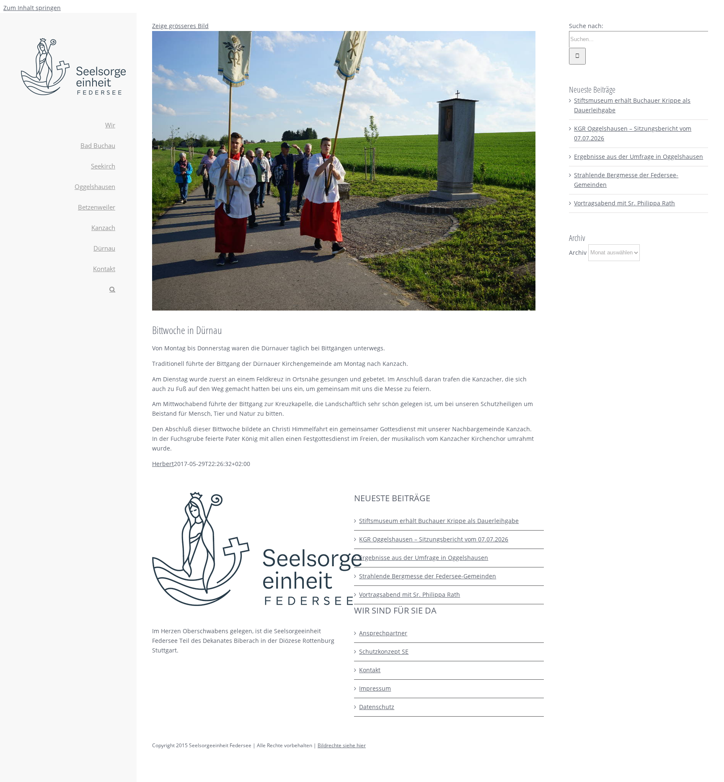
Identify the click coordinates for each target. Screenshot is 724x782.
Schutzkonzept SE (384, 651)
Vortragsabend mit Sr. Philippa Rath (624, 203)
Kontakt (369, 670)
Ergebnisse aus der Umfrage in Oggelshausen (638, 157)
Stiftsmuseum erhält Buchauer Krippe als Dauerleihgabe (439, 521)
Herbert (163, 464)
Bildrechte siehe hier (342, 745)
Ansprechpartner (383, 633)
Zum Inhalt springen (32, 8)
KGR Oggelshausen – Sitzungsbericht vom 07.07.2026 (433, 539)
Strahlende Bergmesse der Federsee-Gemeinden (427, 576)
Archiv (578, 252)
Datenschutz (376, 707)
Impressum (375, 688)
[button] (68, 290)
